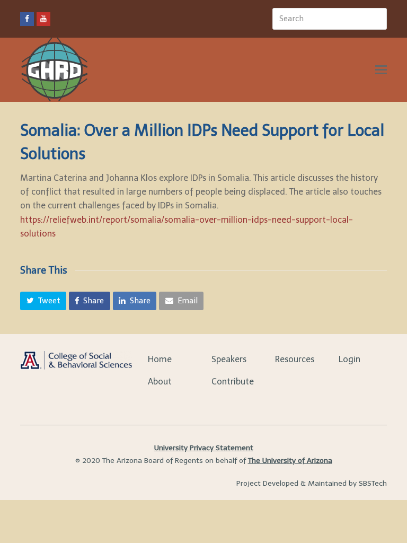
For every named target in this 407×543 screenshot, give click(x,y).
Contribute (232, 381)
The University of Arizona (290, 460)
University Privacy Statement (203, 447)
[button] (43, 301)
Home (160, 359)
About (160, 381)
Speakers (228, 359)
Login (349, 359)
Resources (294, 359)
